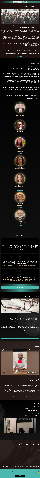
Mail (26, 2)
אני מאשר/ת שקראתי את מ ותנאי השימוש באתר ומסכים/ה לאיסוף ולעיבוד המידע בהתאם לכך (19, 466)
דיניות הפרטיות (25, 466)
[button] (30, 396)
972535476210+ (32, 411)
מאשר (20, 475)
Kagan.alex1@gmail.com (30, 415)
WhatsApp (24, 2)
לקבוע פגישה (20, 56)
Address (38, 408)
